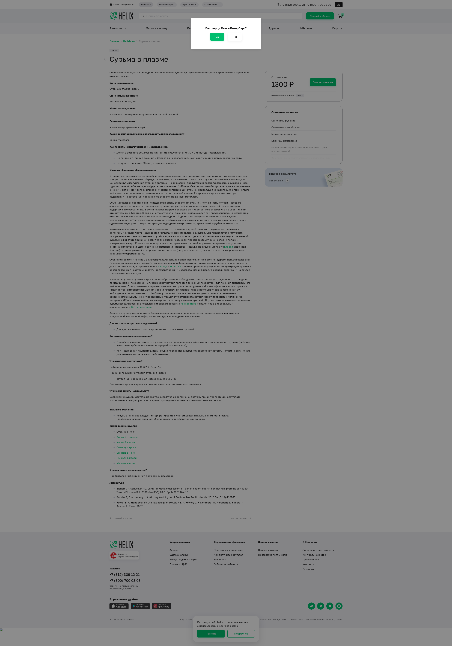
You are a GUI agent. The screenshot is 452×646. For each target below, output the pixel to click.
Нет (235, 36)
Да (217, 36)
